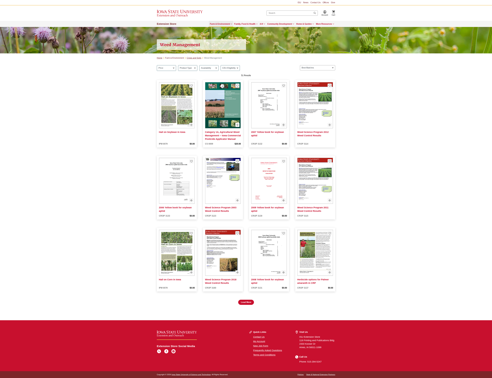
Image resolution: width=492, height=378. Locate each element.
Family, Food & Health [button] (244, 24)
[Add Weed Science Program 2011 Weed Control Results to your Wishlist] (330, 161)
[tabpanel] (246, 184)
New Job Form (260, 346)
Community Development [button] (279, 24)
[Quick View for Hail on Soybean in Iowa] (191, 125)
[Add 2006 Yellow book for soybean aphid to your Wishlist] (191, 161)
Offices (326, 2)
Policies (301, 375)
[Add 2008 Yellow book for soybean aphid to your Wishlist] (283, 233)
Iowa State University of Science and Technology (191, 375)
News (305, 2)
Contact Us (315, 2)
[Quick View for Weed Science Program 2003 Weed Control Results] (237, 200)
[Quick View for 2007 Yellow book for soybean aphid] (283, 125)
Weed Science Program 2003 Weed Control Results (220, 209)
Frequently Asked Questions (267, 350)
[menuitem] (221, 24)
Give (333, 2)
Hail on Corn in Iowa (170, 279)
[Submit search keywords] (315, 13)
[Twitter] (159, 351)
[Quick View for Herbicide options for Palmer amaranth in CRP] (330, 272)
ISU (299, 2)
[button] (325, 13)
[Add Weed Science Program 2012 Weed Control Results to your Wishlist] (330, 86)
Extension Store (166, 23)
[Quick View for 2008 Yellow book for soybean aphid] (283, 272)
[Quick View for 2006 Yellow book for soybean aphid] (191, 200)
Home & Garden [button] (304, 24)
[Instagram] (173, 351)
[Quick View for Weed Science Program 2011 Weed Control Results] (330, 200)
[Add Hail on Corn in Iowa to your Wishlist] (191, 233)
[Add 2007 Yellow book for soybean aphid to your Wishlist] (283, 86)
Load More (246, 302)
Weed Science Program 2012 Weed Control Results (313, 134)
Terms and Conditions (264, 355)
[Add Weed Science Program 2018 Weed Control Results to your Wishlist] (237, 233)
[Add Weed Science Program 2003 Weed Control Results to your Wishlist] (237, 161)
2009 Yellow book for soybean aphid (267, 209)
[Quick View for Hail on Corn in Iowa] (191, 272)
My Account (259, 341)
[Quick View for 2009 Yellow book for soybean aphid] (283, 200)
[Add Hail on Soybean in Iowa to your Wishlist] (191, 86)
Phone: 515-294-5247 (310, 361)
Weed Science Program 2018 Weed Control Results (220, 281)
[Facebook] (166, 351)
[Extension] (180, 13)
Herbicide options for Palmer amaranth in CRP (313, 281)
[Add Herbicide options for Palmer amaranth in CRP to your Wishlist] (330, 233)
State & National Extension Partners (320, 375)
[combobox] (292, 13)
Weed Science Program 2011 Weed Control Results (313, 209)
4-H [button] (261, 24)
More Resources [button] (324, 24)
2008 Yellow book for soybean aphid (267, 281)
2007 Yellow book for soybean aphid (267, 134)
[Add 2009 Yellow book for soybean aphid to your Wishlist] (283, 161)
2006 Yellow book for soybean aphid (175, 209)
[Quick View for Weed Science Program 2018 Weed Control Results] (237, 272)
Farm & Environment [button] (220, 24)
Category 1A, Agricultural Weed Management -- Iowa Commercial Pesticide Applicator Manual (223, 135)
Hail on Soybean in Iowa (172, 132)
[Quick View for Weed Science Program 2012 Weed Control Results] (330, 125)
